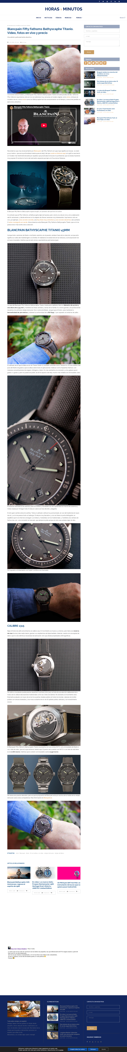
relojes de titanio (59, 853)
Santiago (24, 42)
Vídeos (28, 25)
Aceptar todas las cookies (77, 1049)
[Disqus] (44, 920)
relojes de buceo (49, 853)
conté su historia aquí (58, 153)
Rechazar (93, 1049)
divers (27, 853)
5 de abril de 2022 (14, 42)
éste (68, 97)
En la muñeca (17, 25)
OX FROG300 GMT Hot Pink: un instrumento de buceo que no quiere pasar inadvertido (68, 885)
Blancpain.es (48, 798)
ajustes (61, 1050)
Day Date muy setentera (45, 220)
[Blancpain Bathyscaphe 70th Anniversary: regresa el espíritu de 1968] (18, 873)
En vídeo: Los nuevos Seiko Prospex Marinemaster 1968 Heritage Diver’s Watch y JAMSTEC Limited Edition (108, 101)
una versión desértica (63, 220)
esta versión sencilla (26, 220)
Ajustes (104, 1049)
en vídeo (41, 853)
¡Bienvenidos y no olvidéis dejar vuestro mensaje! (21, 1034)
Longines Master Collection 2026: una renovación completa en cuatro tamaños (70, 1034)
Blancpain (10, 25)
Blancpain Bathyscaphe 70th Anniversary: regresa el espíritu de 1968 (18, 884)
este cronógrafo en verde (18, 222)
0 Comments (21, 890)
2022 (17, 853)
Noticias (23, 25)
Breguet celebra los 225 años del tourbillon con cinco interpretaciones (107, 73)
